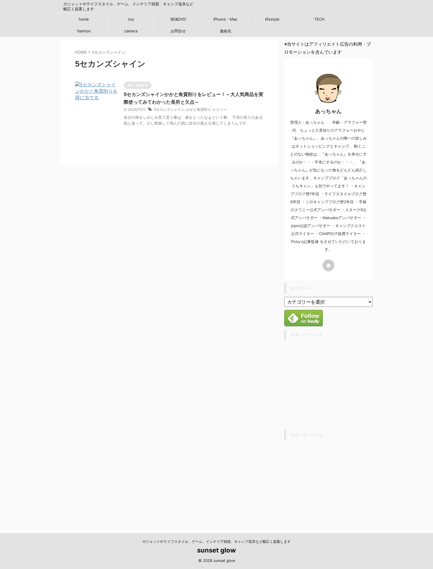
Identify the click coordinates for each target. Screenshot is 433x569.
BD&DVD (178, 19)
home (84, 19)
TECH (319, 19)
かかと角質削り (198, 109)
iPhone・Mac (225, 19)
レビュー (220, 109)
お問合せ (178, 31)
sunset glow (216, 550)
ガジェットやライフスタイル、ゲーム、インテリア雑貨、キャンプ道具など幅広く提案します (216, 541)
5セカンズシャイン (169, 109)
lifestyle (272, 19)
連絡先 (225, 31)
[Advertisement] (333, 384)
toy (131, 19)
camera (131, 31)
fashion (84, 31)
